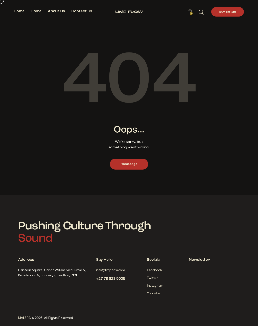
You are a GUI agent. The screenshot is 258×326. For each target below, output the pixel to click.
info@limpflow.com (110, 270)
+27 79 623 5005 (110, 279)
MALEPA (24, 318)
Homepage (129, 164)
